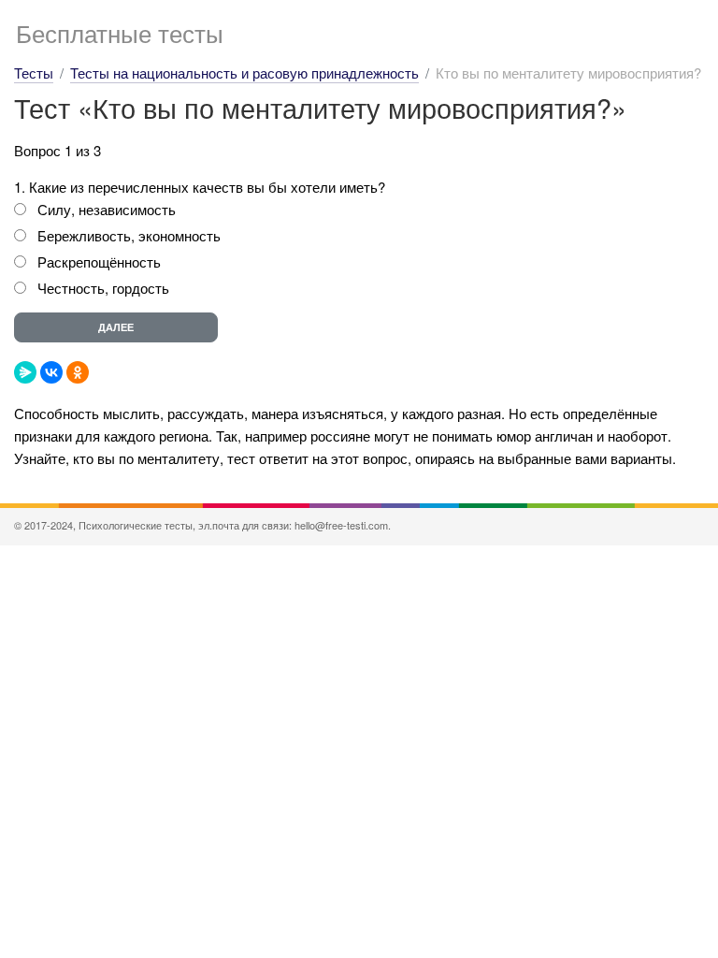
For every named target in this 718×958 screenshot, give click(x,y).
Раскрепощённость (99, 261)
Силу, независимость (106, 209)
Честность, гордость (103, 288)
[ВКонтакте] (51, 372)
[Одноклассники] (77, 372)
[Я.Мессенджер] (25, 372)
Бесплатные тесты (119, 32)
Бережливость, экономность (129, 235)
